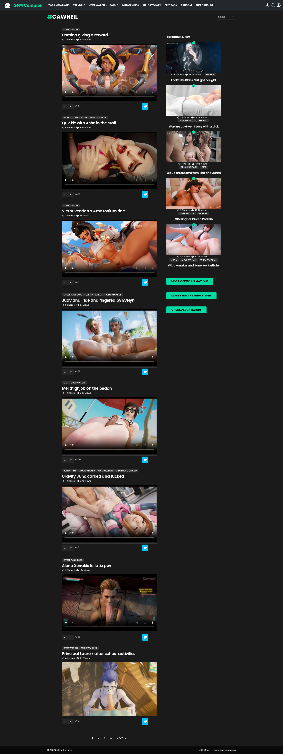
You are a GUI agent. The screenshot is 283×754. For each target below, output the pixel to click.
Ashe (66, 117)
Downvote (71, 106)
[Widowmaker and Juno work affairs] (193, 239)
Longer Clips (130, 5)
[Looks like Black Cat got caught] (193, 57)
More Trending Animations (191, 295)
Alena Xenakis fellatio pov (86, 565)
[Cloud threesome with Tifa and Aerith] (193, 146)
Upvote (65, 106)
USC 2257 (204, 750)
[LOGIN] (279, 5)
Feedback (171, 5)
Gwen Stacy (187, 120)
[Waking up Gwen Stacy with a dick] (193, 100)
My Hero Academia (84, 470)
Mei (65, 382)
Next (120, 738)
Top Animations (58, 5)
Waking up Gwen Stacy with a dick (194, 126)
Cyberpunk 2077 (73, 294)
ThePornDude (204, 5)
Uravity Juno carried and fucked (93, 476)
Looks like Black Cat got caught (193, 80)
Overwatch (97, 5)
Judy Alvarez (113, 294)
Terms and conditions (224, 750)
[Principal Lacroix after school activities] (109, 689)
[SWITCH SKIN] (267, 5)
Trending (79, 5)
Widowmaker (98, 117)
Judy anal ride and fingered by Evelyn (98, 300)
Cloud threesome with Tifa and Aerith (194, 173)
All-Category (151, 5)
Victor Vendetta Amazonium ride (93, 211)
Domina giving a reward (85, 35)
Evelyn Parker (94, 294)
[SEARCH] (273, 5)
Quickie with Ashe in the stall (89, 123)
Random (186, 5)
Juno (67, 470)
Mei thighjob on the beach (87, 388)
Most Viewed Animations (189, 281)
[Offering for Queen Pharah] (193, 193)
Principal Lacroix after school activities (98, 653)
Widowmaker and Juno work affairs (194, 265)
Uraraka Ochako (126, 470)
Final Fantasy (189, 167)
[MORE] (154, 107)
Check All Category (186, 310)
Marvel (210, 74)
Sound (114, 5)
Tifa (204, 167)
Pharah (203, 213)
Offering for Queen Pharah (194, 219)
